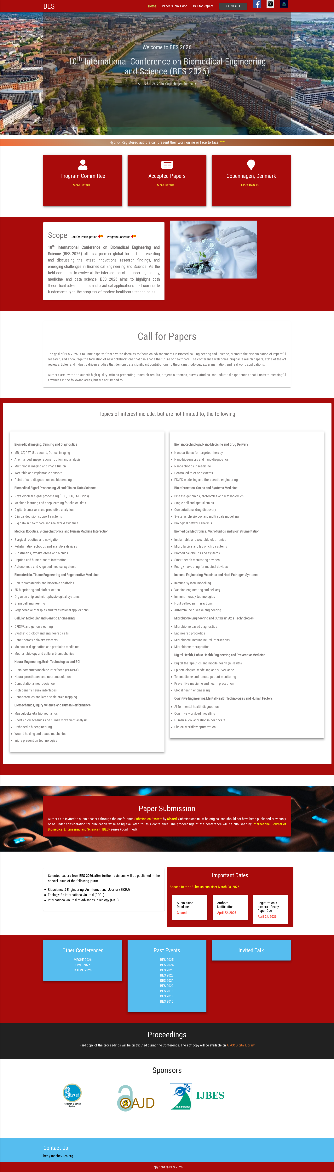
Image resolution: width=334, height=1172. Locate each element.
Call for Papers (203, 6)
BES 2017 (167, 1001)
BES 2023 (167, 970)
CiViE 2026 (82, 965)
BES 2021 (167, 980)
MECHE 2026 (83, 960)
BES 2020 (167, 986)
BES (49, 6)
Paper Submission (174, 6)
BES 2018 (167, 996)
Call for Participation (84, 237)
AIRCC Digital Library (241, 1045)
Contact (233, 6)
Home (152, 6)
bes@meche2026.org (58, 1156)
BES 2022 (167, 975)
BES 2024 (167, 965)
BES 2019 (167, 991)
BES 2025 (167, 960)
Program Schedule (118, 237)
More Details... (83, 185)
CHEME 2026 (83, 970)
